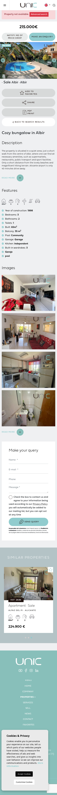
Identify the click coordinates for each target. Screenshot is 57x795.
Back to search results (29, 122)
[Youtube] (20, 670)
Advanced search (39, 14)
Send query (32, 522)
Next (54, 60)
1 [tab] (25, 637)
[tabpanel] (28, 600)
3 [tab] (31, 637)
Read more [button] (9, 432)
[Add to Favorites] (50, 569)
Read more (9, 178)
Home (28, 686)
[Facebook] (26, 670)
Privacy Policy (40, 504)
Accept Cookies (24, 774)
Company (27, 692)
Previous (3, 60)
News (28, 714)
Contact (28, 719)
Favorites (28, 725)
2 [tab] (28, 637)
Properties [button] (27, 697)
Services (28, 703)
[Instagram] (31, 670)
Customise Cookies (24, 782)
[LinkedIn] (36, 670)
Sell (28, 708)
